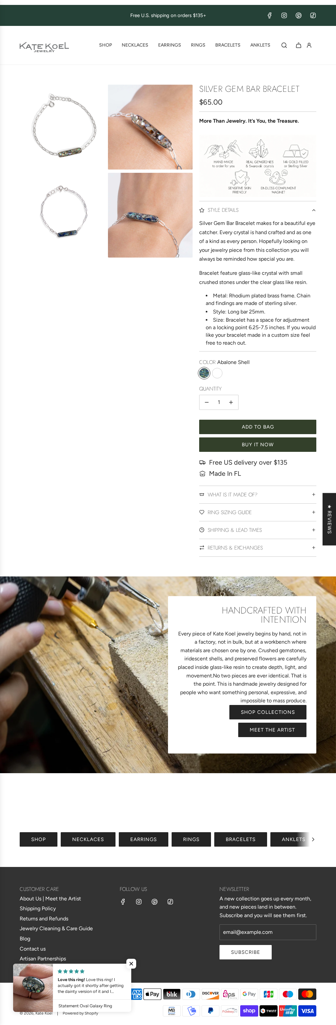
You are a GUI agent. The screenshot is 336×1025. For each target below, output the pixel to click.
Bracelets (241, 839)
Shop (38, 839)
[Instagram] (284, 15)
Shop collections (268, 712)
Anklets (293, 839)
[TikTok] (313, 15)
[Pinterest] (298, 15)
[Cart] (298, 45)
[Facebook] (269, 15)
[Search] (284, 45)
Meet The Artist (272, 730)
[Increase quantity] (231, 402)
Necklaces (88, 839)
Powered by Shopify (80, 1013)
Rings (191, 839)
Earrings (143, 839)
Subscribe (245, 952)
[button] (313, 839)
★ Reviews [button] (329, 519)
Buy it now (258, 445)
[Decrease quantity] (207, 402)
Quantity (210, 388)
